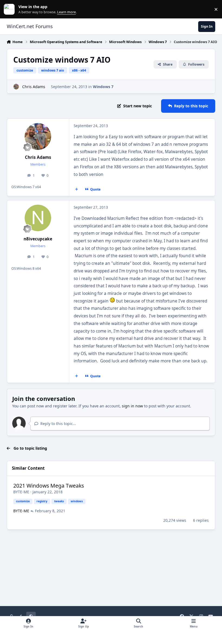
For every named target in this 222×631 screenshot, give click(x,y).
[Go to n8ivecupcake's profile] (38, 218)
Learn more (10, 9)
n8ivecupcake (38, 239)
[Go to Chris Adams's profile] (16, 86)
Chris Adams (33, 86)
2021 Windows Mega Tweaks (48, 485)
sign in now (132, 405)
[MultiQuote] (76, 189)
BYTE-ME (21, 491)
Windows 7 (103, 86)
